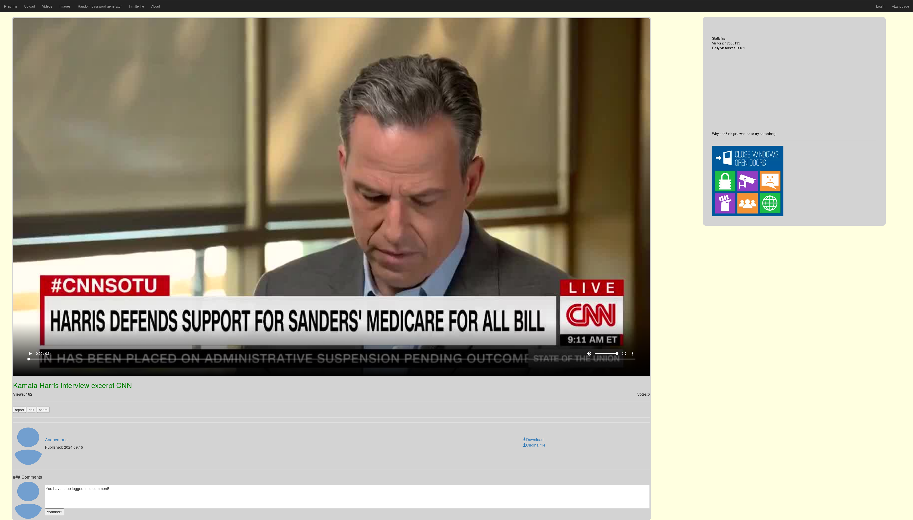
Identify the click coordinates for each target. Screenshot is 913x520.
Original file (535, 445)
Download (535, 439)
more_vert (633, 353)
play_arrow (30, 353)
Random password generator (100, 6)
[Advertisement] (794, 93)
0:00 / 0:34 (44, 353)
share (43, 409)
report (19, 409)
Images (65, 6)
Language (901, 6)
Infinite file (136, 6)
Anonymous (56, 439)
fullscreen (624, 353)
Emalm (10, 6)
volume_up (589, 353)
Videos (47, 6)
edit (31, 409)
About (155, 6)
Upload (29, 6)
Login (880, 6)
